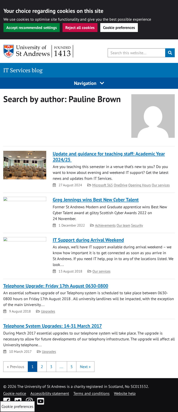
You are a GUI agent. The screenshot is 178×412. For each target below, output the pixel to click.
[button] (15, 366)
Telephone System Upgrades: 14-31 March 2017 (52, 326)
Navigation (86, 83)
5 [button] (72, 366)
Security (137, 225)
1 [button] (32, 366)
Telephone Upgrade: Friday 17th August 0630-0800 (55, 286)
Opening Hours (139, 185)
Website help (125, 393)
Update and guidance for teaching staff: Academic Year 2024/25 (109, 157)
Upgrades (48, 311)
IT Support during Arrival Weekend (88, 240)
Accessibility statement (49, 393)
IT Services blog (23, 70)
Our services (161, 185)
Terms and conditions (91, 393)
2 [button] (42, 366)
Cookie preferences (119, 27)
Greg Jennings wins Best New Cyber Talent (96, 200)
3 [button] (51, 366)
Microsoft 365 (102, 185)
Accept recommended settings (31, 27)
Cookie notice (14, 393)
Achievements (105, 225)
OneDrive (120, 185)
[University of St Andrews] (38, 51)
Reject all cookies (80, 27)
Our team (123, 225)
